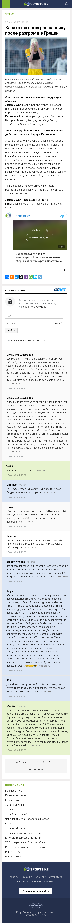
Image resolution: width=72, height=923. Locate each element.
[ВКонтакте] (7, 277)
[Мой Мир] (17, 277)
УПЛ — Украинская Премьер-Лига (25, 842)
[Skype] (35, 277)
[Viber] (26, 277)
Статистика (55, 876)
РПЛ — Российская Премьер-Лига (25, 847)
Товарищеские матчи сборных (23, 833)
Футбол (10, 14)
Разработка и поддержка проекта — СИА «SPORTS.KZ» (36, 913)
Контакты (23, 881)
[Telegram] (40, 277)
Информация (14, 785)
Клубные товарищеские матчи (23, 837)
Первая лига (12, 800)
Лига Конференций (16, 814)
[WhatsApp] (31, 277)
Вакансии (40, 876)
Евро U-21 (11, 823)
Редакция (27, 876)
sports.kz (61, 270)
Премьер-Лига (13, 790)
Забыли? (57, 323)
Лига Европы (12, 809)
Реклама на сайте (42, 881)
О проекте (13, 876)
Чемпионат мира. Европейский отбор (27, 818)
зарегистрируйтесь (34, 306)
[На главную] (36, 4)
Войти (11, 330)
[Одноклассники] (12, 277)
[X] (21, 277)
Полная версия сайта (36, 891)
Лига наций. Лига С (16, 828)
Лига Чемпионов (15, 804)
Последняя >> (36, 769)
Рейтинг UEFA (13, 856)
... (31, 762)
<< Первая (21, 762)
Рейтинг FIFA (12, 851)
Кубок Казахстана (15, 795)
